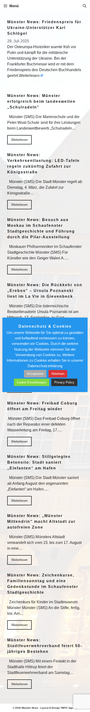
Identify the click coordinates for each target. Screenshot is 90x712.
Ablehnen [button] (57, 374)
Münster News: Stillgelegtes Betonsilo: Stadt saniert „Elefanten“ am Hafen (39, 462)
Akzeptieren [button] (35, 374)
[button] (84, 6)
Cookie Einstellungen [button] (31, 382)
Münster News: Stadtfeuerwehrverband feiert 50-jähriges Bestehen (44, 646)
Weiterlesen (29, 76)
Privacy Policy (64, 382)
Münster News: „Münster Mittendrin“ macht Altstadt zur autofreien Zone (41, 521)
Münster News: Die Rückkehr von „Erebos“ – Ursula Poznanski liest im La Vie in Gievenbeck (44, 290)
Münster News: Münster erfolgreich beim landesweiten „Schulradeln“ (41, 101)
